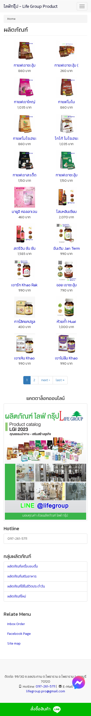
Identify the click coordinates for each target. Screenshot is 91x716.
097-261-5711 (17, 538)
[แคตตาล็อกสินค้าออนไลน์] (45, 461)
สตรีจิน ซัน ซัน (24, 248)
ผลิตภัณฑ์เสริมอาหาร (22, 576)
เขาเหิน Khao (24, 358)
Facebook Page (19, 633)
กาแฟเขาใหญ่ (24, 102)
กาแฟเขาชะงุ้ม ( (66, 65)
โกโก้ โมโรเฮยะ (66, 138)
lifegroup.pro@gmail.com (45, 691)
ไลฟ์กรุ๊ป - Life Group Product (31, 6)
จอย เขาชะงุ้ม (66, 285)
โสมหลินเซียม (66, 211)
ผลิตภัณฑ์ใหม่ (17, 596)
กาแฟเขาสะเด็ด (24, 175)
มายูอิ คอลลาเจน (24, 211)
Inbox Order (16, 623)
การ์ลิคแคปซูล (24, 321)
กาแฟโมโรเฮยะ (24, 138)
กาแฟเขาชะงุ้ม (24, 65)
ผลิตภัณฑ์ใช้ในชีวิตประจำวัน (26, 586)
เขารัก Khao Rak (24, 285)
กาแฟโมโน (66, 102)
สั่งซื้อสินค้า (40, 709)
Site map (14, 643)
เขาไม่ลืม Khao (66, 358)
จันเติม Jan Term (66, 248)
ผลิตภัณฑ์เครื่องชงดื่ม (23, 566)
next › (45, 380)
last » (60, 380)
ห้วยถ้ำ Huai (66, 321)
